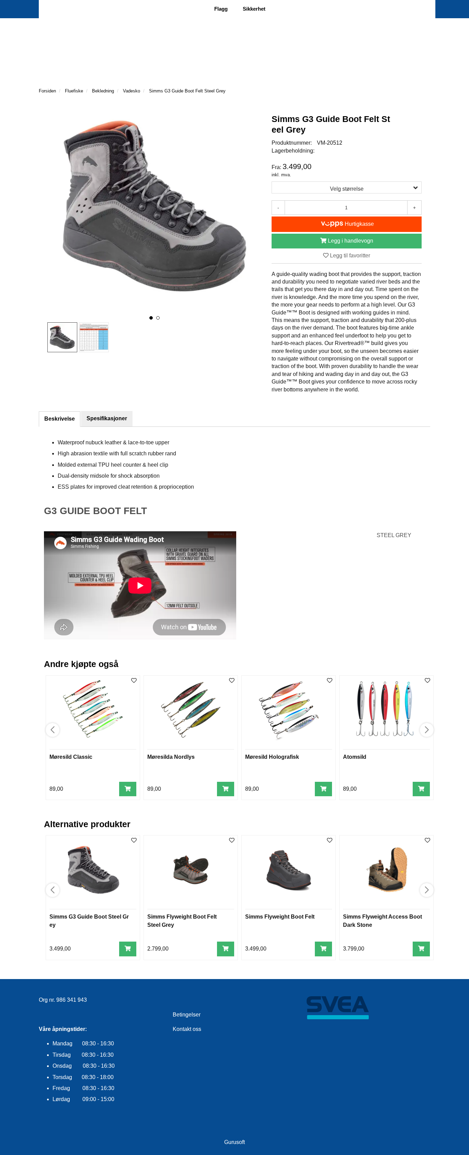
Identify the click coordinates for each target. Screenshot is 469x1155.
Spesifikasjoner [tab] (107, 418)
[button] (151, 318)
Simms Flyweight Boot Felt (279, 917)
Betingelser (187, 1015)
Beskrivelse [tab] (59, 419)
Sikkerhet (254, 9)
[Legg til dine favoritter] (134, 681)
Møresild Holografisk (272, 757)
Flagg (221, 9)
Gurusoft (234, 1142)
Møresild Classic (70, 757)
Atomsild (354, 757)
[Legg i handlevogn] (127, 789)
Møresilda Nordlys (171, 757)
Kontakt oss (187, 1029)
